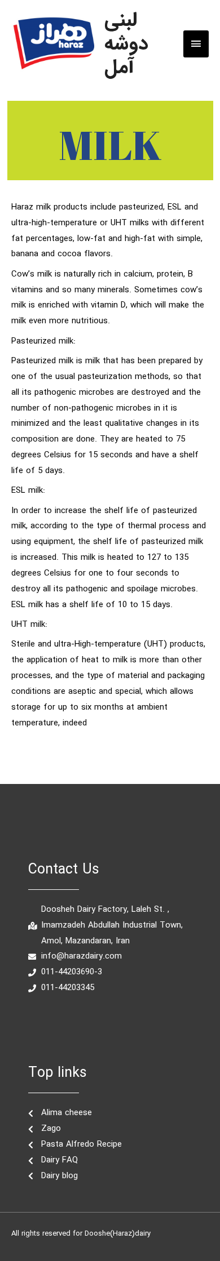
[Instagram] (94, 1020)
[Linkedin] (125, 1020)
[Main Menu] (196, 43)
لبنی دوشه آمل (126, 44)
